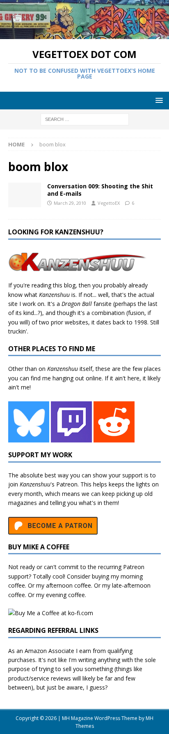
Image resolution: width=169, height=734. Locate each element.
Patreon (67, 484)
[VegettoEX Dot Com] (84, 34)
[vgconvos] (24, 195)
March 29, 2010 (70, 203)
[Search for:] (85, 119)
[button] (157, 100)
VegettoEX (109, 203)
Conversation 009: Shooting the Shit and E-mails (100, 189)
